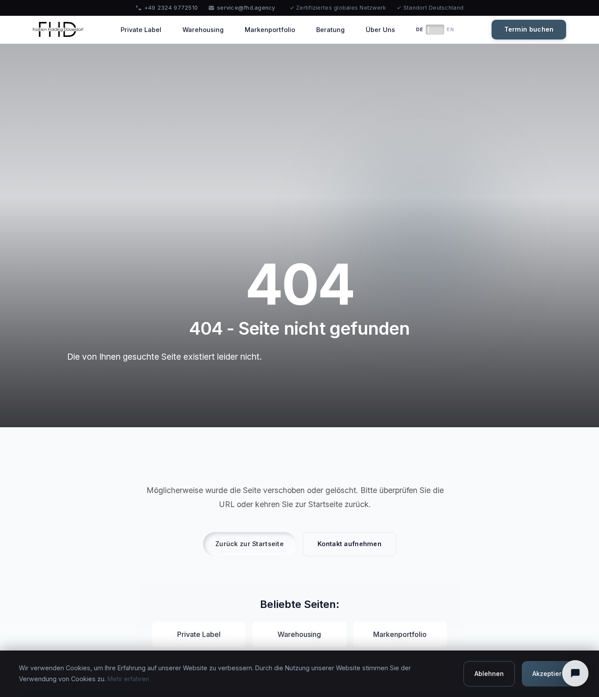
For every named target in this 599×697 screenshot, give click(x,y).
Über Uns (380, 29)
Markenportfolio (270, 29)
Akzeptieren (551, 673)
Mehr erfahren (128, 679)
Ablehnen (489, 673)
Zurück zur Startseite (249, 543)
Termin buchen (529, 29)
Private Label (141, 29)
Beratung (330, 29)
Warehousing (203, 29)
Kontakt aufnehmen (349, 543)
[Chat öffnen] (575, 673)
